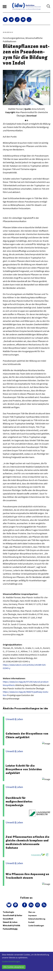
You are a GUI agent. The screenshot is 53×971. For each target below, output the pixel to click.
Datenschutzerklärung (36, 919)
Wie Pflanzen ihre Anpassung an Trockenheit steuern (27, 876)
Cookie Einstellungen (36, 925)
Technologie (8, 912)
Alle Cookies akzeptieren (13, 967)
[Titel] (5, 19)
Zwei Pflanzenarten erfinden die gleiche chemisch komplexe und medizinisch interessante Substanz (27, 842)
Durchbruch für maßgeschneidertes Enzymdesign (19, 801)
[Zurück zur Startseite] (26, 6)
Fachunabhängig (10, 929)
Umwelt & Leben (10, 922)
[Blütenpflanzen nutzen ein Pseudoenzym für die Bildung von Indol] (11, 19)
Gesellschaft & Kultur (12, 915)
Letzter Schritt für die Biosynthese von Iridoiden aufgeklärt (24, 769)
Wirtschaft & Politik (11, 925)
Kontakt (31, 922)
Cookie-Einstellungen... (11, 961)
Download (31, 115)
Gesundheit (8, 918)
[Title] (17, 19)
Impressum (32, 915)
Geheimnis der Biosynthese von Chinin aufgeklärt (27, 735)
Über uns (31, 912)
